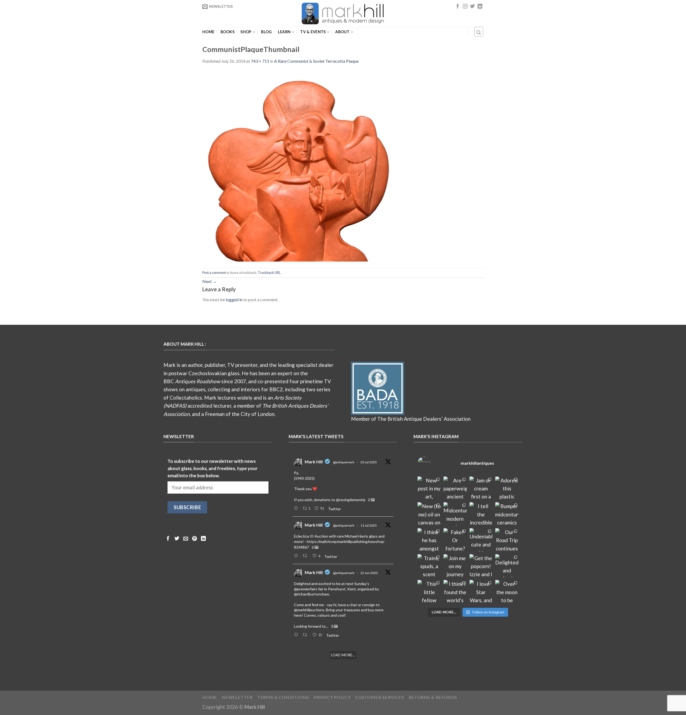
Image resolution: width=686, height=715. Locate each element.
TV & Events (313, 31)
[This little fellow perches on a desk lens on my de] (429, 591)
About (342, 31)
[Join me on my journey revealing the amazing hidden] (455, 566)
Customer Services (379, 697)
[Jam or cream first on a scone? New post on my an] (481, 488)
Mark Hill (314, 461)
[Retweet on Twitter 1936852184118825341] (306, 635)
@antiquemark (343, 462)
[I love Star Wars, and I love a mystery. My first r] (481, 591)
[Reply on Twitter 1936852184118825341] (297, 635)
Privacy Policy (332, 697)
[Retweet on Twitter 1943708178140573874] (306, 556)
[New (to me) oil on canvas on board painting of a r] (429, 514)
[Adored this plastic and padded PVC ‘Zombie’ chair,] (507, 488)
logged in (234, 299)
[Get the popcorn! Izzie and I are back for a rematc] (481, 566)
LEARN (284, 31)
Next (209, 281)
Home (208, 32)
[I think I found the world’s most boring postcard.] (455, 591)
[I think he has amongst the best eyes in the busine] (429, 540)
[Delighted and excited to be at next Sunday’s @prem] (507, 566)
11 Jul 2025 (368, 525)
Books (227, 32)
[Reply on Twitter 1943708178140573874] (297, 556)
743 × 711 (260, 61)
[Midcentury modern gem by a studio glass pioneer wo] (455, 514)
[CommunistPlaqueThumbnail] (301, 165)
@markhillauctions (309, 610)
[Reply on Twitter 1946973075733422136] (297, 508)
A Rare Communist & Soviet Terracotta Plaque (316, 61)
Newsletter (237, 697)
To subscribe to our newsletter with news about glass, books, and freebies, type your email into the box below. (212, 468)
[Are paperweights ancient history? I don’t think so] (455, 488)
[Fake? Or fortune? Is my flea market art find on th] (455, 540)
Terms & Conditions (283, 697)
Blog (266, 32)
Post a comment (214, 272)
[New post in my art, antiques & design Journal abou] (429, 488)
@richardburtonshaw (311, 594)
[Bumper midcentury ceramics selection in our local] (507, 514)
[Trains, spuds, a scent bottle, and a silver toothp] (429, 566)
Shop (245, 31)
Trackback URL (269, 272)
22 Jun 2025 (369, 573)
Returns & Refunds (433, 697)
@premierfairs (305, 589)
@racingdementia (350, 499)
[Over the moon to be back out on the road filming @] (507, 591)
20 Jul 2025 (368, 462)
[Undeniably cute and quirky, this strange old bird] (481, 540)
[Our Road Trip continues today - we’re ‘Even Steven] (507, 540)
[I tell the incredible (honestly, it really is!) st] (481, 514)
